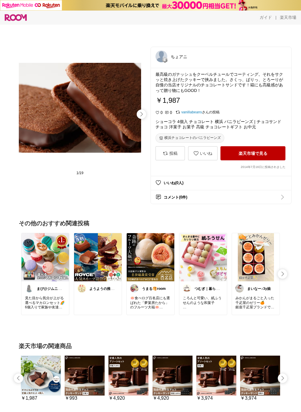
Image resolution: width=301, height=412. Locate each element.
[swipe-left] (18, 378)
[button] (161, 56)
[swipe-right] (141, 114)
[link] (45, 257)
